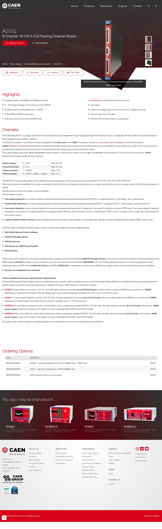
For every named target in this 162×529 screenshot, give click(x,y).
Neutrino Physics (88, 460)
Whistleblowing (141, 461)
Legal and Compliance (64, 460)
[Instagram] (137, 449)
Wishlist (111, 463)
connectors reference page (110, 142)
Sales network (34, 460)
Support (122, 5)
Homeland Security (89, 477)
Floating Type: (96, 100)
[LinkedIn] (142, 449)
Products (89, 5)
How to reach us (35, 470)
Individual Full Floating (18, 146)
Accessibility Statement (64, 456)
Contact (137, 5)
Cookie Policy (140, 457)
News (111, 473)
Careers (32, 467)
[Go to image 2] (148, 47)
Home (5, 64)
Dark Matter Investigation (91, 463)
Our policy (33, 456)
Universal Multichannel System (37, 64)
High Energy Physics (90, 453)
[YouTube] (146, 449)
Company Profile (35, 453)
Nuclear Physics (88, 467)
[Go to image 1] (148, 39)
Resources (106, 5)
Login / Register (115, 460)
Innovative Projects (36, 463)
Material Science (88, 470)
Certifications (60, 463)
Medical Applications (90, 473)
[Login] (156, 6)
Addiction (156, 516)
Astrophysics (87, 456)
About (74, 5)
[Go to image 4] (148, 62)
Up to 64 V (57, 64)
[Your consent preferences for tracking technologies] (4, 517)
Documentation (61, 453)
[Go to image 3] (148, 55)
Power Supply (16, 64)
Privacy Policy (140, 454)
